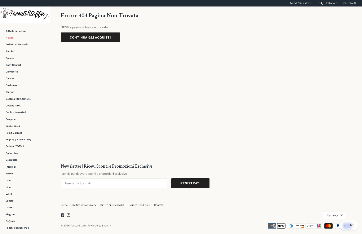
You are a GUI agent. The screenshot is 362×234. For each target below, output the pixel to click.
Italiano (330, 3)
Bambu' (10, 51)
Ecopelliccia (13, 125)
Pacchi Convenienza (17, 227)
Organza (11, 221)
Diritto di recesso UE (112, 205)
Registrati (305, 3)
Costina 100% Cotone (18, 98)
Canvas (10, 78)
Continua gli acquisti (90, 37)
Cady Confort (13, 64)
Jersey (9, 173)
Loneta (10, 200)
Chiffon (10, 91)
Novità (10, 37)
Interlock (11, 166)
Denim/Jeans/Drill (16, 112)
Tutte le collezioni (16, 31)
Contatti (159, 205)
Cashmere (11, 85)
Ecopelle (11, 119)
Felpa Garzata (14, 132)
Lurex (9, 207)
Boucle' (10, 58)
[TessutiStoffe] (25, 14)
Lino (8, 187)
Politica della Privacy (84, 205)
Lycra (9, 193)
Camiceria (12, 71)
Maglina (10, 214)
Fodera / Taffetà (15, 146)
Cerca (64, 205)
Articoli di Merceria (17, 44)
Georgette (11, 159)
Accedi (293, 3)
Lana (8, 180)
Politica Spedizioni (139, 205)
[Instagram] (68, 215)
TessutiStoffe (78, 225)
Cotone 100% (13, 105)
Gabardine (12, 153)
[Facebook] (62, 215)
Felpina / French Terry (18, 139)
